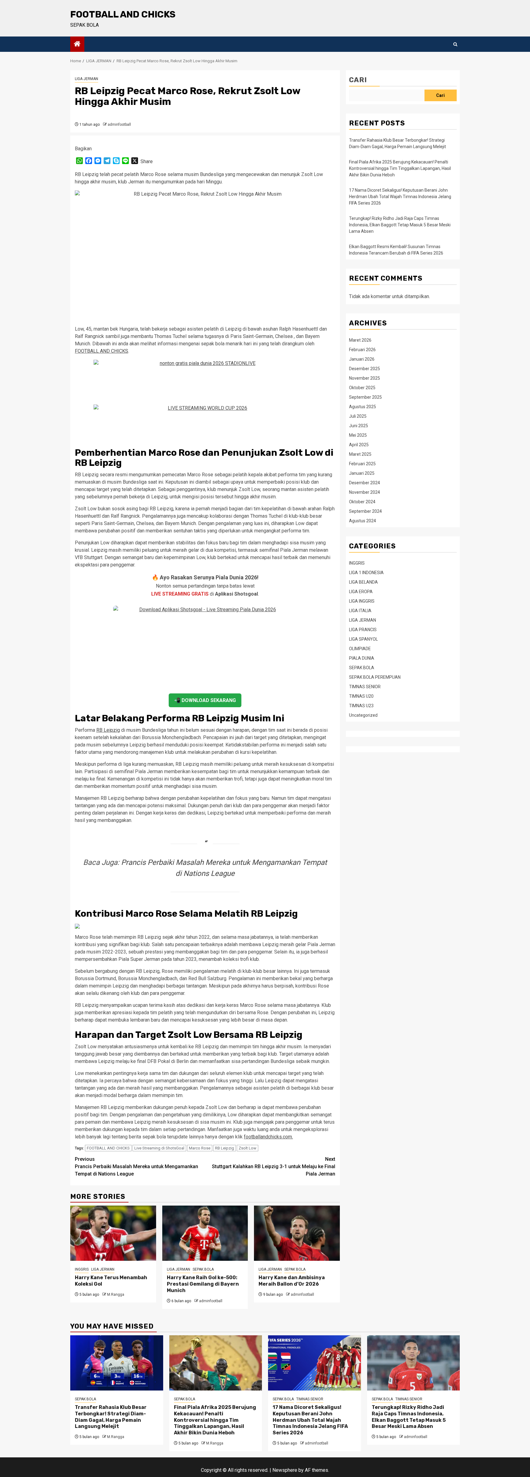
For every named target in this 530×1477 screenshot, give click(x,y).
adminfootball (119, 124)
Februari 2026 (362, 349)
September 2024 (365, 510)
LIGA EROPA (361, 591)
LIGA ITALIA (360, 610)
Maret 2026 (360, 339)
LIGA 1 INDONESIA (366, 572)
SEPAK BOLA (203, 1269)
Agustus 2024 (362, 520)
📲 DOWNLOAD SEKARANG (205, 700)
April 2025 (359, 444)
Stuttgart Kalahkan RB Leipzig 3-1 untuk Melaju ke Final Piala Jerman (273, 1166)
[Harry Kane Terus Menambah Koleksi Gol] (113, 1233)
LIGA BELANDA (363, 581)
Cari (358, 80)
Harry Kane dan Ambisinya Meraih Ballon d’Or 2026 (292, 1281)
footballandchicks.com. (268, 1137)
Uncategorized (363, 714)
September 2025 (365, 396)
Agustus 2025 (362, 406)
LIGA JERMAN (86, 79)
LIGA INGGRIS (361, 600)
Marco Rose (199, 1148)
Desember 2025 (364, 368)
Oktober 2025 (362, 387)
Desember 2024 (364, 482)
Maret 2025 (360, 453)
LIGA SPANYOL (363, 638)
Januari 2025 (361, 472)
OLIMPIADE (360, 648)
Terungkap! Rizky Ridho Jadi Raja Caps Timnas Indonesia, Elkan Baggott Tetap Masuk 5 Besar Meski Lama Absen (400, 225)
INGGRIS (82, 1269)
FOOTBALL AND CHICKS (122, 14)
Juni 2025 (358, 425)
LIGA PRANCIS (363, 629)
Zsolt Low (247, 1148)
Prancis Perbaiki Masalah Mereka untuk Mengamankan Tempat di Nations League (136, 1166)
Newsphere (284, 1470)
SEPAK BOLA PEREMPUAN (375, 676)
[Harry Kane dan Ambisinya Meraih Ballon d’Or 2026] (297, 1233)
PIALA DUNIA (361, 657)
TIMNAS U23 (361, 705)
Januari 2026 (361, 358)
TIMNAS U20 (361, 695)
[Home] (77, 44)
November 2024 (364, 491)
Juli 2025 (358, 415)
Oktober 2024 (362, 501)
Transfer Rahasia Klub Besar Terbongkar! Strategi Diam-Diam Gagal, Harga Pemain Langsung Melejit (111, 1416)
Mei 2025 (358, 434)
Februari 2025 (362, 463)
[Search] (455, 44)
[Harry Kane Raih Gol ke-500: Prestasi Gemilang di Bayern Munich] (205, 1233)
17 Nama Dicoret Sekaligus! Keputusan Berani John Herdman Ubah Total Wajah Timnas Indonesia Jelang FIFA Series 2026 (400, 196)
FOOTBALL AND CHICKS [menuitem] (101, 351)
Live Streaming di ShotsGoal (159, 1148)
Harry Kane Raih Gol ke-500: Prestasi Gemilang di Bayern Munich (203, 1284)
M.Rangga (115, 1294)
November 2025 (364, 377)
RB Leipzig (108, 730)
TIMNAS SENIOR (365, 686)
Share (146, 161)
